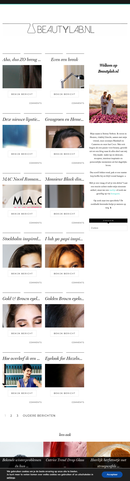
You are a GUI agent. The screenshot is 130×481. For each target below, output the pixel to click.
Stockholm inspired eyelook (27, 238)
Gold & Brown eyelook (23, 298)
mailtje (112, 190)
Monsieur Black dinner (66, 179)
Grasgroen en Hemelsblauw (70, 119)
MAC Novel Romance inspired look (34, 179)
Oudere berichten (39, 415)
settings (11, 477)
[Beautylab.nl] (65, 22)
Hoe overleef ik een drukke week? (32, 358)
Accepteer (112, 474)
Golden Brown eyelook (65, 298)
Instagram (115, 193)
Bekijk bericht (22, 94)
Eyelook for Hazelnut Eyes (69, 358)
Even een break (64, 59)
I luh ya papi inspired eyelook (72, 238)
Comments (35, 103)
